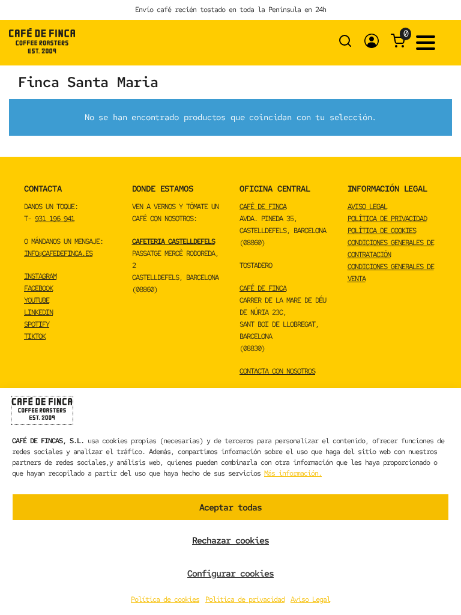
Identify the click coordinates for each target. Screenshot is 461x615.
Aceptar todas (230, 507)
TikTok (35, 336)
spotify (36, 324)
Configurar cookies (230, 574)
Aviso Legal (310, 599)
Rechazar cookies (230, 541)
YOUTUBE (36, 300)
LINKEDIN (38, 312)
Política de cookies (165, 599)
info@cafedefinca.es (58, 253)
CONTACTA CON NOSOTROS (277, 371)
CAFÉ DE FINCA (263, 206)
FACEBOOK (38, 288)
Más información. (293, 473)
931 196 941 (54, 218)
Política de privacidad (245, 599)
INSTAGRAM (40, 276)
